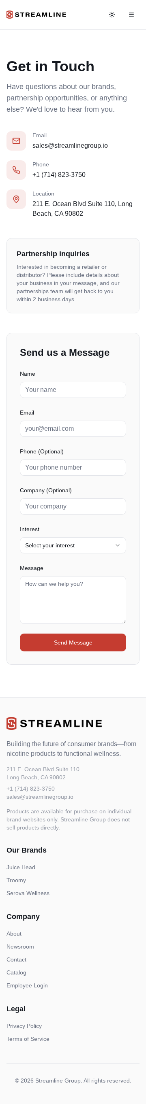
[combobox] (73, 545)
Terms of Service (27, 1039)
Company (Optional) (46, 490)
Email (27, 412)
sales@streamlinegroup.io (70, 145)
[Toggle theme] (112, 14)
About (13, 933)
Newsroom (20, 946)
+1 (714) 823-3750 (59, 174)
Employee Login (27, 985)
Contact (16, 959)
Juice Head (20, 867)
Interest (29, 529)
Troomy (16, 880)
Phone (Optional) (42, 451)
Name (27, 373)
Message (31, 568)
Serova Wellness (27, 893)
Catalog (16, 972)
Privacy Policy (24, 1026)
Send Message (73, 642)
